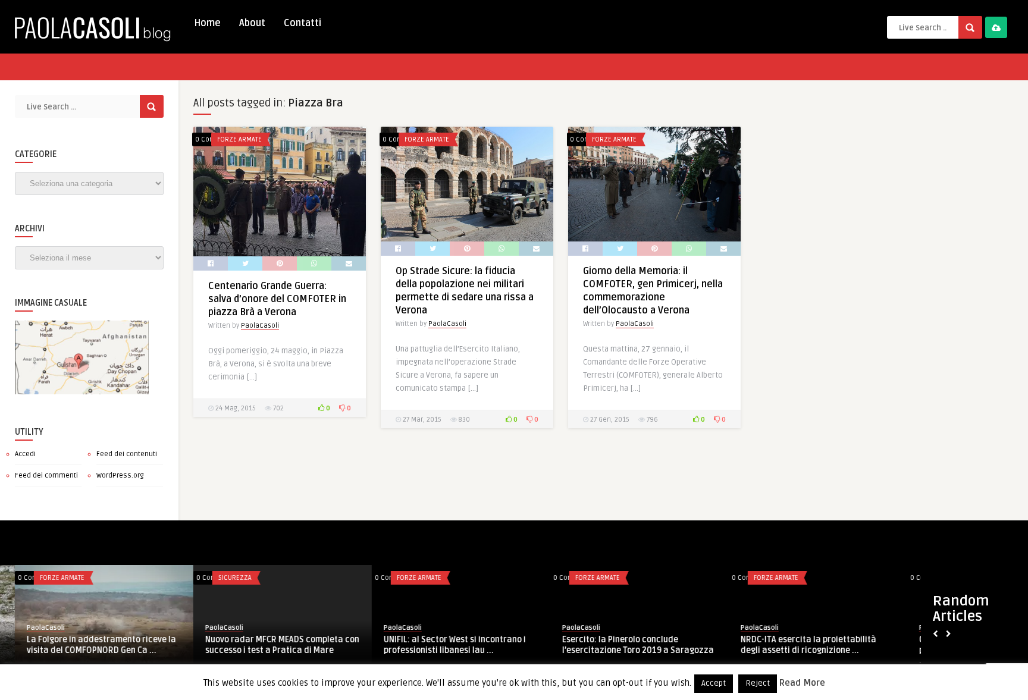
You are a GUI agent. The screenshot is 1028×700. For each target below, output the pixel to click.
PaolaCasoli (260, 325)
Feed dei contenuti (126, 454)
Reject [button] (757, 683)
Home (207, 23)
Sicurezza (220, 578)
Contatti (302, 23)
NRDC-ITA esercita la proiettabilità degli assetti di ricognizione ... (793, 645)
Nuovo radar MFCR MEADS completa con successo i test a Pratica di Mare (267, 645)
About (252, 23)
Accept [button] (713, 683)
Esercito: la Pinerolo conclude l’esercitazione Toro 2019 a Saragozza (623, 645)
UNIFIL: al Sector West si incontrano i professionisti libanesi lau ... (440, 645)
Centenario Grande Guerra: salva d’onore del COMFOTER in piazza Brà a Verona (277, 299)
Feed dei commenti (46, 475)
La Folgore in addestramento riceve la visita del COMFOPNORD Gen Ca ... (86, 645)
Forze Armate (239, 139)
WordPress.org (120, 475)
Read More (802, 682)
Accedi (25, 454)
